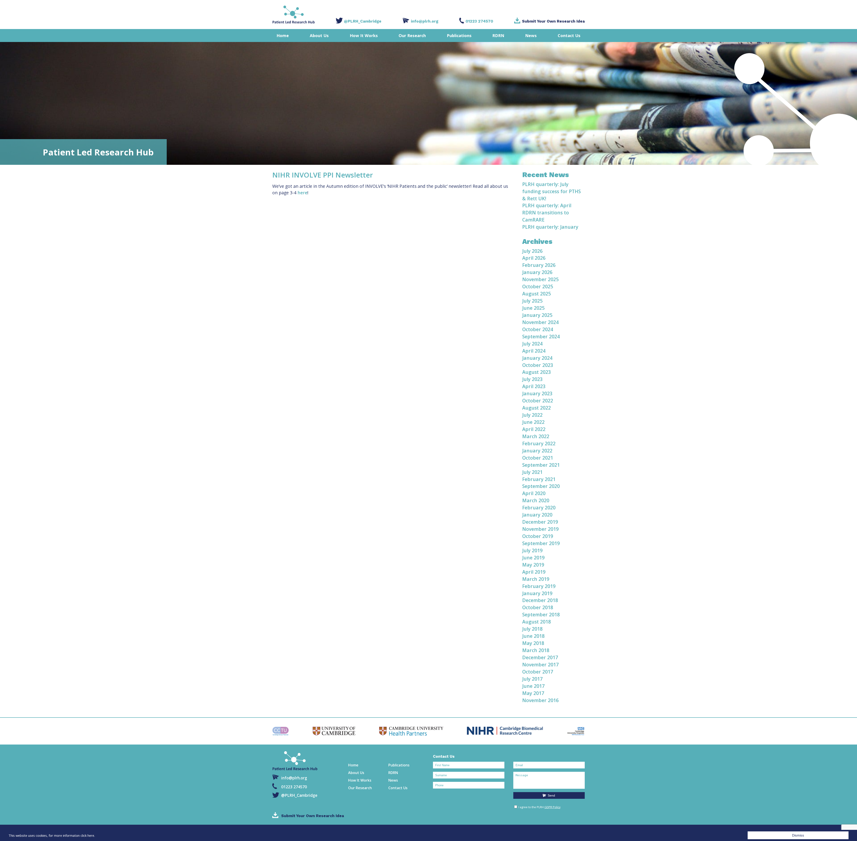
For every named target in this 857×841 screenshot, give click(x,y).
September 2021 (541, 465)
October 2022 (537, 400)
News (531, 35)
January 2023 (537, 393)
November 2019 (540, 529)
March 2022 (535, 436)
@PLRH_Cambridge (362, 21)
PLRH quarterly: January (550, 227)
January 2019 (537, 593)
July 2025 (532, 300)
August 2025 (536, 293)
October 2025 (537, 286)
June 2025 (533, 308)
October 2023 (537, 365)
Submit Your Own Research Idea (553, 21)
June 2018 (533, 636)
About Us (319, 35)
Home (283, 35)
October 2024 (537, 329)
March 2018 (535, 650)
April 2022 (533, 429)
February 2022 (538, 443)
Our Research (412, 35)
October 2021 (537, 457)
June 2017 (533, 686)
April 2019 (533, 572)
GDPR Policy (552, 807)
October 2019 (537, 536)
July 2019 (532, 550)
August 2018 (536, 621)
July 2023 (532, 379)
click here (87, 835)
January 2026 (537, 272)
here (302, 193)
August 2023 (536, 372)
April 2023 (533, 386)
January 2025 (537, 315)
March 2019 (535, 579)
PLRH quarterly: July (545, 184)
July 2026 (532, 251)
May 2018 (533, 643)
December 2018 (540, 600)
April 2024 (533, 350)
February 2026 (538, 265)
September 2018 (541, 614)
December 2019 (540, 522)
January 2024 (537, 358)
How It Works (364, 35)
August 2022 (536, 407)
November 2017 (540, 664)
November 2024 (540, 322)
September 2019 (541, 543)
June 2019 (533, 557)
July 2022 (532, 415)
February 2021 (538, 479)
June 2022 (533, 422)
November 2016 (540, 700)
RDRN (498, 35)
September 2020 (541, 486)
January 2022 (537, 450)
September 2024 (541, 336)
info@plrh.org (424, 21)
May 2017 (533, 693)
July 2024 (532, 343)
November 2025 (540, 279)
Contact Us (569, 35)
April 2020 (533, 493)
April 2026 (533, 258)
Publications (459, 35)
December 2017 (540, 657)
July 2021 (532, 472)
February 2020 (538, 507)
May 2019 (533, 564)
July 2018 (532, 629)
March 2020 (535, 500)
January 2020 (537, 514)
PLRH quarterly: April (546, 205)
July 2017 (532, 679)
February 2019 (538, 586)
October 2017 (537, 671)
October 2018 (537, 607)
